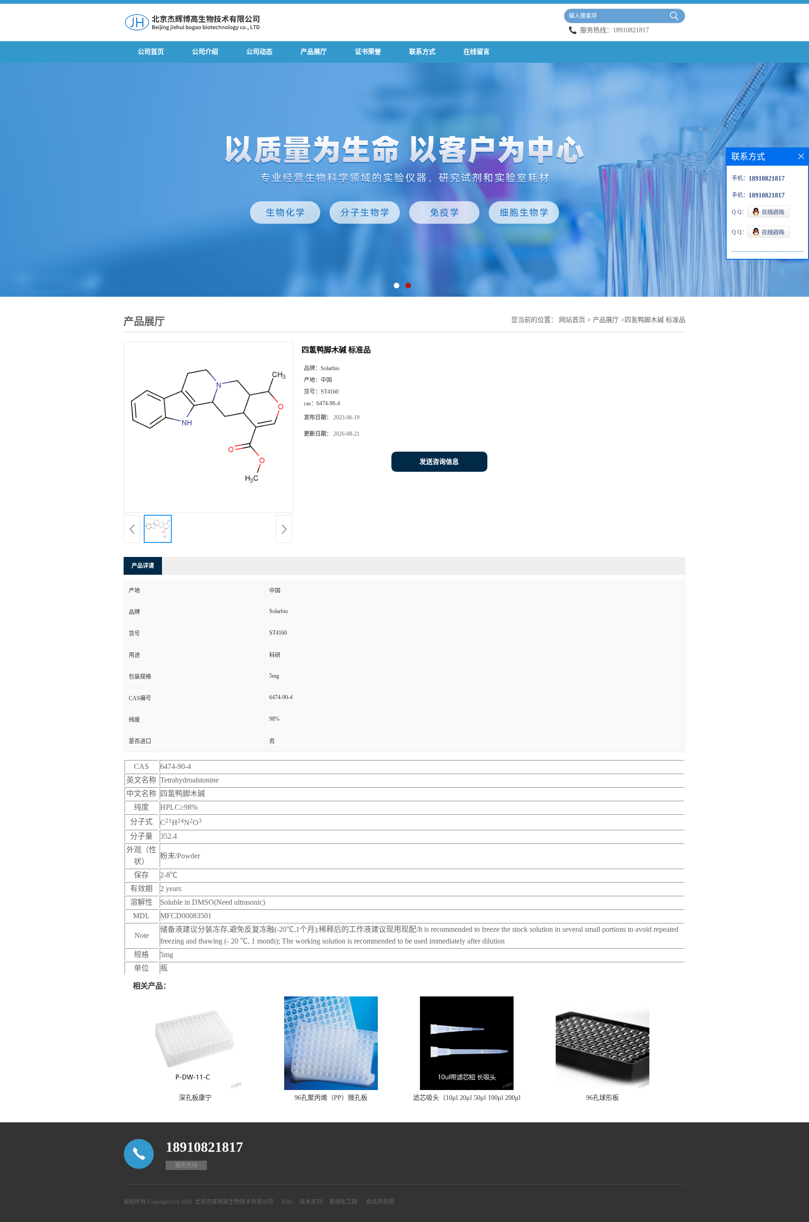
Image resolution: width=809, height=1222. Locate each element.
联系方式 (422, 51)
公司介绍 (205, 51)
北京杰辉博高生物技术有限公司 (234, 1202)
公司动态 (259, 51)
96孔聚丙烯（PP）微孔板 (331, 1097)
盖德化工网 (343, 1202)
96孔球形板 (602, 1097)
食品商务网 (380, 1202)
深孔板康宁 (195, 1097)
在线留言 (476, 51)
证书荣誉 (368, 51)
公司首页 (151, 51)
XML (287, 1202)
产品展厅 (314, 51)
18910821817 (631, 30)
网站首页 (572, 319)
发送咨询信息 (439, 461)
